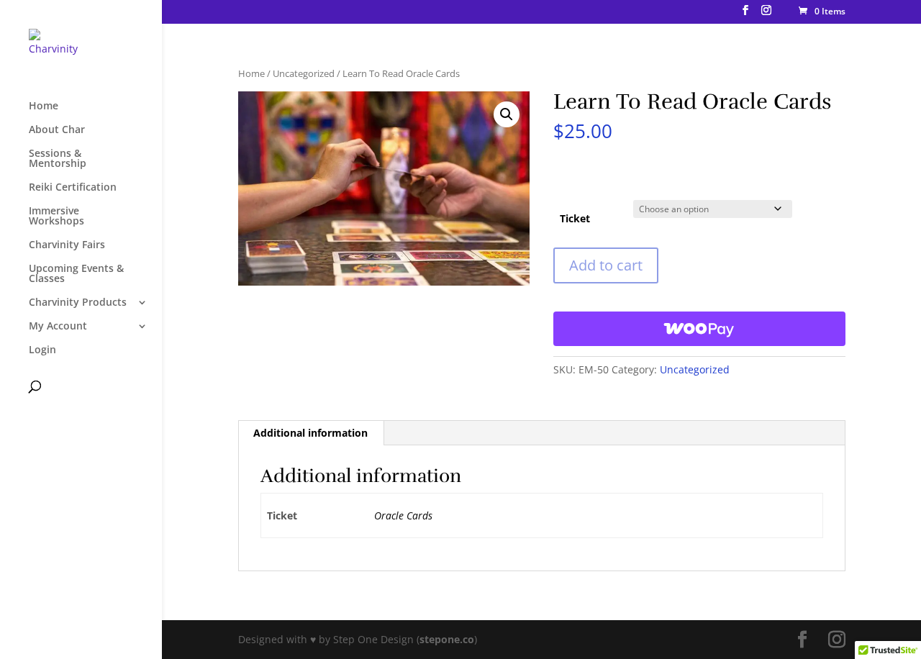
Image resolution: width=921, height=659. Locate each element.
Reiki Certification (73, 188)
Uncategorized (304, 73)
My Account (58, 326)
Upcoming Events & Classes (76, 274)
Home (43, 106)
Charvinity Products (78, 303)
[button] (507, 114)
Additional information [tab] (310, 433)
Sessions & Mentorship (57, 159)
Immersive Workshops (56, 216)
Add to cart (606, 265)
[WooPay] (699, 329)
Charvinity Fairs (67, 245)
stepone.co (446, 639)
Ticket (575, 218)
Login (42, 350)
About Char (57, 130)
